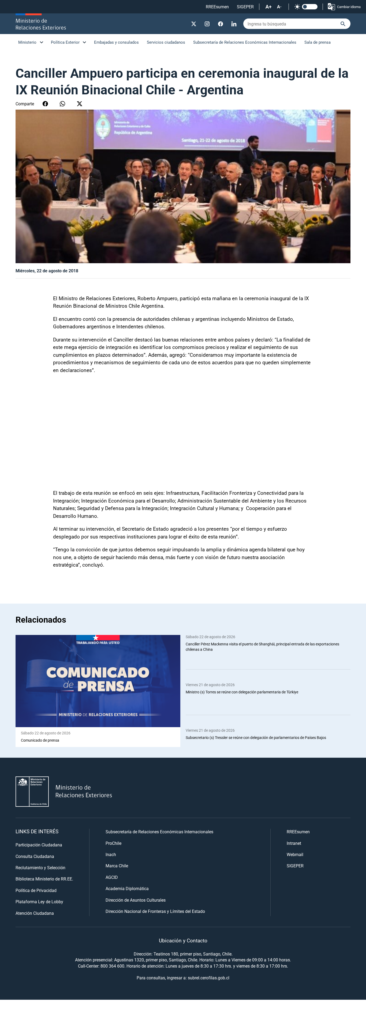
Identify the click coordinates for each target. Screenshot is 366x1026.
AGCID (112, 877)
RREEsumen (217, 6)
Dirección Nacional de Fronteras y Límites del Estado (155, 911)
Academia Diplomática (127, 888)
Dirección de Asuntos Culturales (136, 900)
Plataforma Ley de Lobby (39, 901)
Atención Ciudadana (35, 913)
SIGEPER (245, 6)
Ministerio (27, 42)
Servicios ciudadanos (166, 42)
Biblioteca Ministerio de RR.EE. (44, 879)
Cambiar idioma (349, 6)
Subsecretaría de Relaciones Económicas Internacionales (244, 42)
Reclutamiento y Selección (40, 867)
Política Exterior (65, 42)
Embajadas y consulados (116, 42)
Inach (111, 854)
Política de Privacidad (36, 890)
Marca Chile (117, 865)
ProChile (113, 843)
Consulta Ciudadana (35, 856)
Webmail (295, 854)
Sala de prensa (317, 42)
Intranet (294, 843)
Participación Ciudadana (39, 844)
